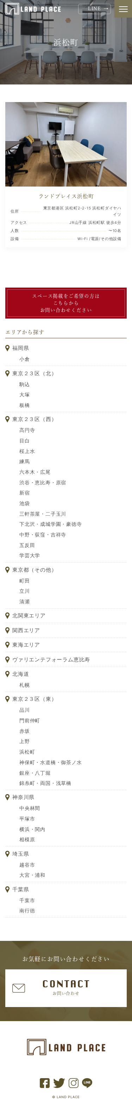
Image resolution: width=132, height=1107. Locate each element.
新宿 (24, 493)
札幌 (24, 685)
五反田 (27, 545)
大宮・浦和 (32, 875)
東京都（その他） (34, 569)
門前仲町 (29, 720)
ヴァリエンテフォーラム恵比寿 (51, 659)
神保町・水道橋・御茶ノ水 (50, 762)
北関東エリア (29, 615)
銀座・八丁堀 (35, 773)
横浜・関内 (32, 829)
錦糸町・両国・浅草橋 (45, 783)
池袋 (24, 503)
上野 (24, 741)
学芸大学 (29, 555)
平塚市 (27, 819)
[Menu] (123, 9)
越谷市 (27, 865)
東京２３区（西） (34, 419)
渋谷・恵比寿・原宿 (42, 482)
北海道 (20, 674)
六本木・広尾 (35, 472)
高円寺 (27, 430)
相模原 (27, 839)
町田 (24, 581)
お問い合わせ (66, 993)
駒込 (24, 384)
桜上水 (27, 451)
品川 (24, 710)
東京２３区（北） (34, 373)
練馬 (24, 461)
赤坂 (24, 731)
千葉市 (27, 900)
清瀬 (24, 601)
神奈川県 (23, 797)
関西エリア (26, 630)
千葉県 (20, 889)
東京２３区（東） (34, 699)
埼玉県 (20, 853)
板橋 (24, 405)
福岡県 (20, 348)
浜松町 (27, 752)
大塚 (24, 394)
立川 (24, 591)
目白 (24, 441)
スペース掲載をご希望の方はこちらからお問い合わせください (66, 303)
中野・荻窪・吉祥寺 (42, 534)
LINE (94, 8)
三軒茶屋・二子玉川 (42, 514)
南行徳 (27, 910)
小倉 (24, 359)
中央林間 (29, 808)
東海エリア (26, 644)
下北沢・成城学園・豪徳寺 (50, 524)
